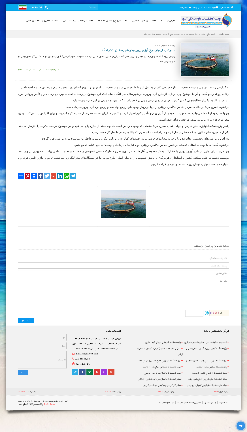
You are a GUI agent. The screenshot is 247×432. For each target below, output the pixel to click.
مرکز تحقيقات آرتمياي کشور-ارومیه (209, 372)
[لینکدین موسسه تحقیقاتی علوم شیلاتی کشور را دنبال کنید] (104, 372)
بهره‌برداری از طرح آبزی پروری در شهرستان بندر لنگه (163, 34)
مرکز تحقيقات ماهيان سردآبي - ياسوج (162, 372)
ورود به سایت (210, 7)
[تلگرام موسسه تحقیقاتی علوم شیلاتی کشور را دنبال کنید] (75, 372)
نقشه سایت (224, 402)
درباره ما (196, 7)
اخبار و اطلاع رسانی (208, 34)
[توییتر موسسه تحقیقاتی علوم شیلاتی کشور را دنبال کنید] (89, 372)
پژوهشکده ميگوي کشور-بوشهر (211, 366)
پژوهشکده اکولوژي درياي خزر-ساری (163, 342)
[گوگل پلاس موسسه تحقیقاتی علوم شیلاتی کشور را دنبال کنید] (111, 372)
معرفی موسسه (168, 20)
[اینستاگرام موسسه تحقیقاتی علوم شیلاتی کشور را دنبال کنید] (97, 372)
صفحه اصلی (225, 7)
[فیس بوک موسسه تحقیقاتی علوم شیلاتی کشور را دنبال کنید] (82, 372)
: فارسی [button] (36, 7)
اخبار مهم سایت (192, 34)
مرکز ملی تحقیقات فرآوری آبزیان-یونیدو (207, 385)
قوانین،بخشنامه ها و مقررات (189, 402)
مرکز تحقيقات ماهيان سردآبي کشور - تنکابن (159, 378)
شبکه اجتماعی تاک (166, 402)
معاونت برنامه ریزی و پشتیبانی (78, 20)
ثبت (23, 372)
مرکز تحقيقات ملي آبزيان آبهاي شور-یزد (207, 378)
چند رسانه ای (210, 402)
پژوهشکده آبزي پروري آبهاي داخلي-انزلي (206, 348)
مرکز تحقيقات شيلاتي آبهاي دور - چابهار (162, 366)
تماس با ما (184, 7)
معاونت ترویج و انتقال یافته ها (112, 20)
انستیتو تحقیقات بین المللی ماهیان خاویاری (205, 342)
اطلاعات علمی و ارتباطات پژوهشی (42, 20)
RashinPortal (49, 404)
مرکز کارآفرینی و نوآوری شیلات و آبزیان (162, 385)
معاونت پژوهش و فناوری (144, 20)
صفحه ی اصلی (224, 34)
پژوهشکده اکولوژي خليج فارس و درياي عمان (159, 360)
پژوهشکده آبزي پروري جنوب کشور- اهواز (206, 360)
